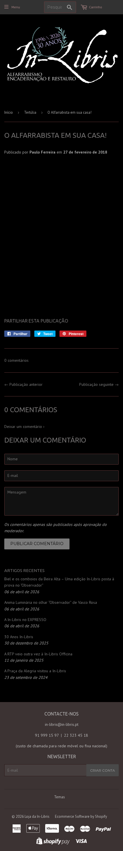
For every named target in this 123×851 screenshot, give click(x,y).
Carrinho (95, 7)
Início (8, 112)
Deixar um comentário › (24, 426)
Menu (15, 7)
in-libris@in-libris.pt (61, 724)
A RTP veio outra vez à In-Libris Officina (38, 654)
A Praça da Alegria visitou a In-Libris (35, 670)
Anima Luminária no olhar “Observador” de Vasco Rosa (50, 602)
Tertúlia (30, 112)
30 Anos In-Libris (18, 636)
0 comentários (16, 360)
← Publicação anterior (23, 384)
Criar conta (102, 770)
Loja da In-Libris (37, 816)
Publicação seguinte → (99, 384)
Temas (59, 797)
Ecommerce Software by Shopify (81, 816)
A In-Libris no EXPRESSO (25, 619)
